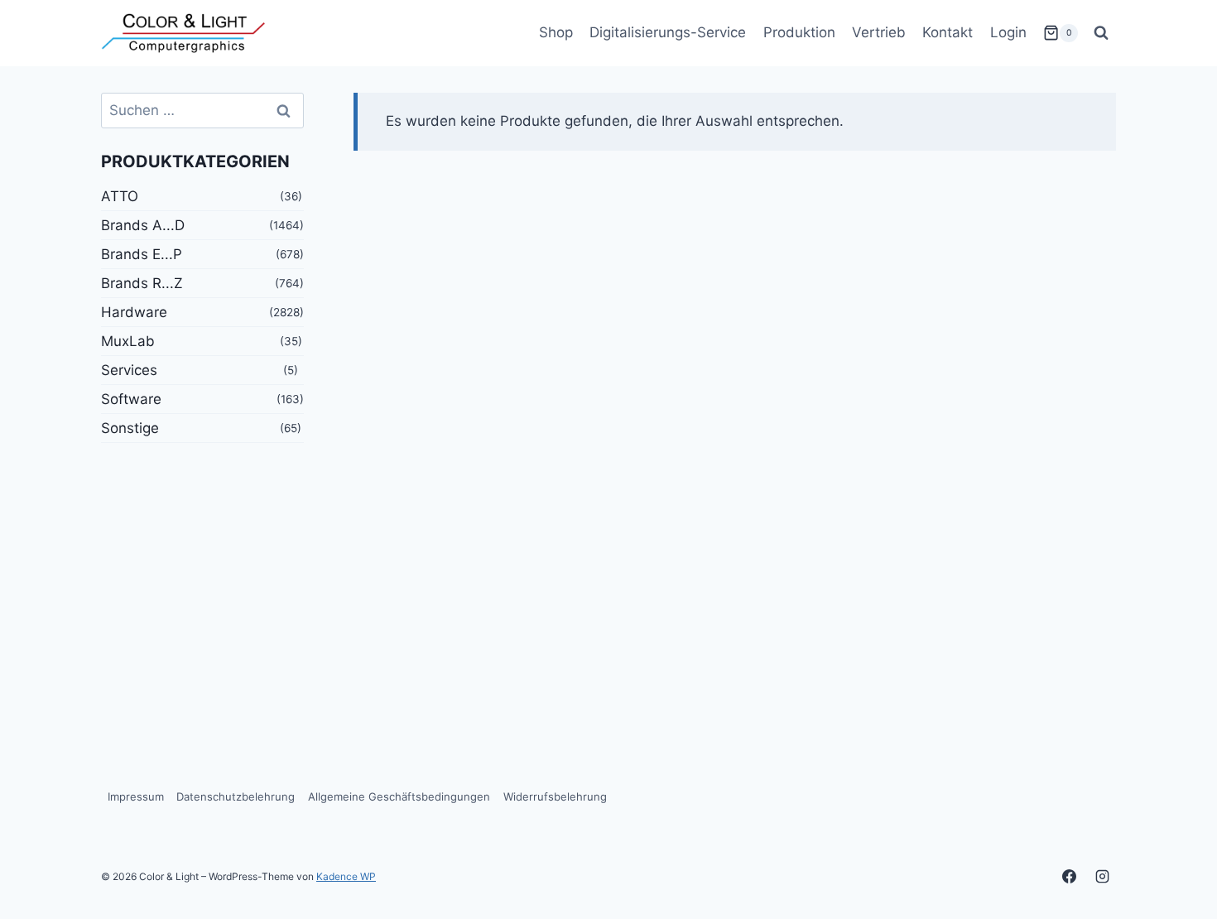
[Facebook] (1070, 876)
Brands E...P (141, 254)
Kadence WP (346, 876)
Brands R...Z (142, 283)
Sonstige (130, 428)
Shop (556, 32)
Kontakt (947, 32)
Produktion (799, 32)
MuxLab (128, 341)
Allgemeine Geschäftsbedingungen (399, 796)
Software (131, 399)
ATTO (119, 196)
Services (129, 370)
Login (1008, 32)
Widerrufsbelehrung (555, 796)
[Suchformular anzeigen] (1101, 33)
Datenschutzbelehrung (235, 796)
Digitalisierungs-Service (667, 32)
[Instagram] (1102, 876)
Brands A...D (143, 225)
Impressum (136, 796)
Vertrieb (879, 32)
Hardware (134, 312)
